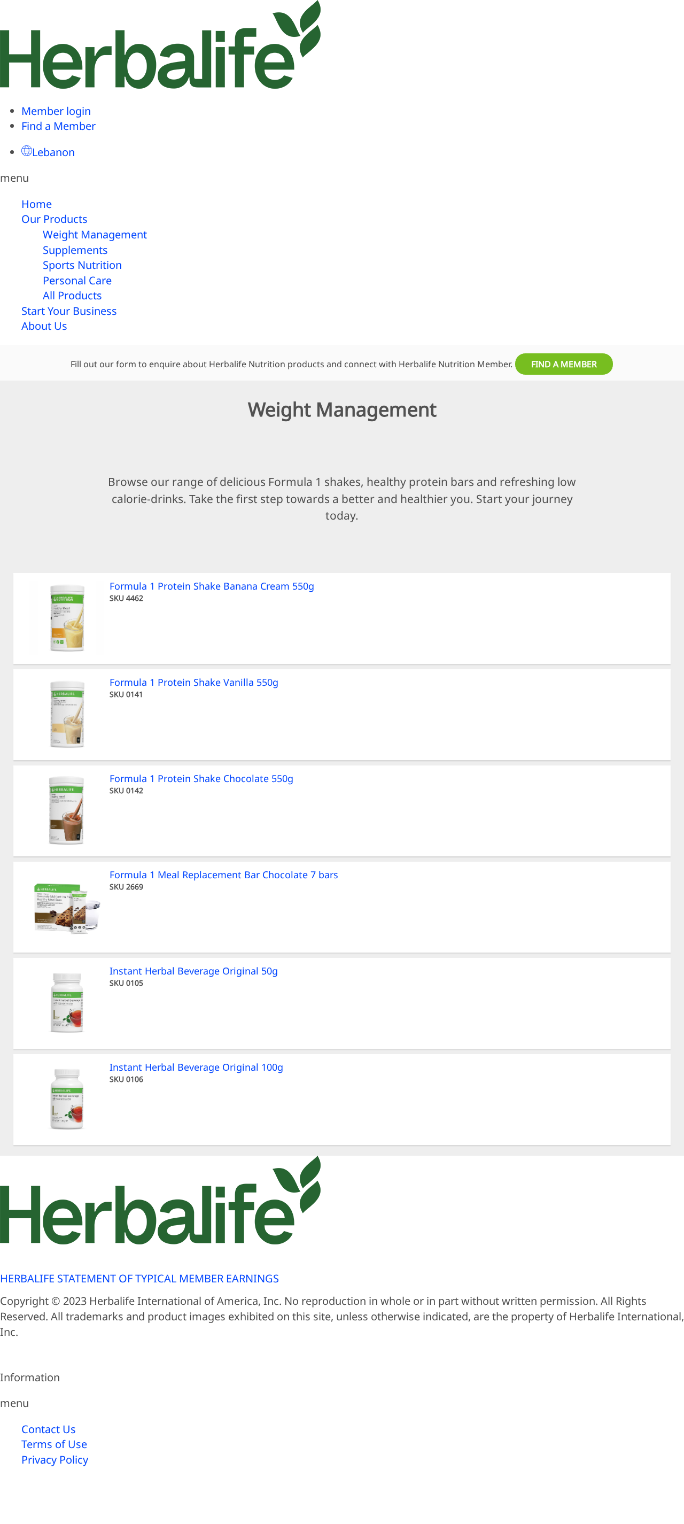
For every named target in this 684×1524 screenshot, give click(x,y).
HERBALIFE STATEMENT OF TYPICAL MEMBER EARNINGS (139, 1278)
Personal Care (77, 280)
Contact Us (48, 1429)
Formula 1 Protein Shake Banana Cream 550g (212, 585)
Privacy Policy (54, 1459)
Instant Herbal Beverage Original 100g (196, 1067)
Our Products (54, 219)
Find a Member (58, 126)
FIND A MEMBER (564, 364)
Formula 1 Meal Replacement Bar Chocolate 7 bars (224, 874)
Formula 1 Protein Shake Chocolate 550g (201, 778)
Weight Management (95, 234)
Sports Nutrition (82, 265)
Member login (56, 111)
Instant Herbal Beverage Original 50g (194, 970)
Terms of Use (54, 1444)
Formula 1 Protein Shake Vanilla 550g (194, 682)
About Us (44, 326)
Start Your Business (69, 311)
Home (36, 204)
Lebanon (53, 152)
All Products (72, 295)
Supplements (75, 250)
